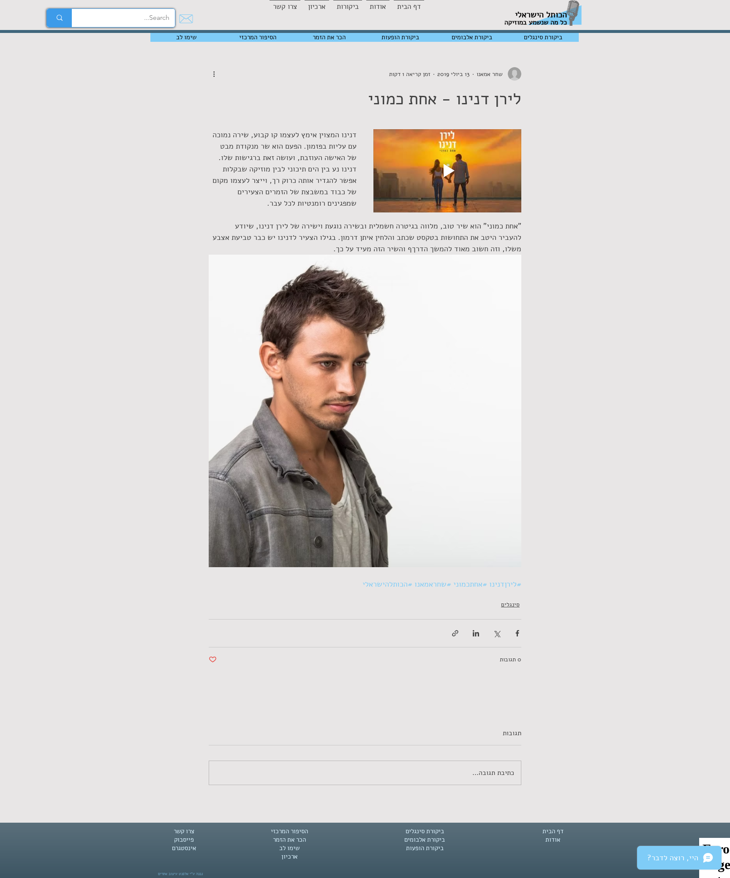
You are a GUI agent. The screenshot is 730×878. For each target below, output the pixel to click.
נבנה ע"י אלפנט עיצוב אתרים (180, 873)
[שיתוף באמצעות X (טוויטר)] (497, 633)
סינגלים (510, 605)
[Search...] (59, 18)
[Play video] (447, 170)
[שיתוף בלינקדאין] (476, 633)
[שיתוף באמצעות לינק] (455, 633)
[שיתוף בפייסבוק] (517, 633)
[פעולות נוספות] (214, 74)
